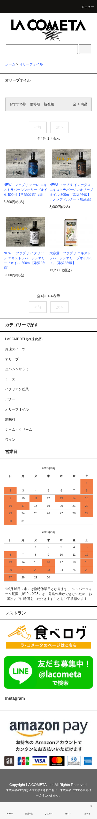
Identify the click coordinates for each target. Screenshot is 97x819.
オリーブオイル (31, 64)
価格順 (35, 104)
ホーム (10, 64)
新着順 (49, 104)
